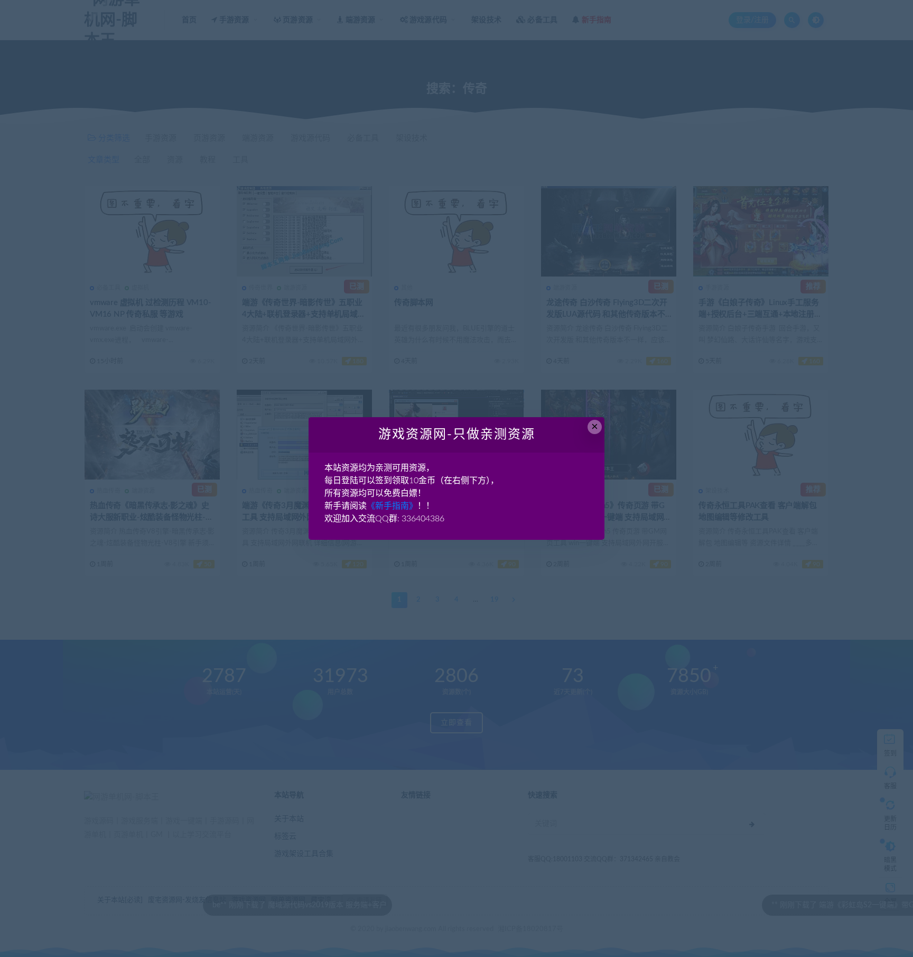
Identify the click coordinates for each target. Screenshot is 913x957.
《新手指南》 (392, 506)
